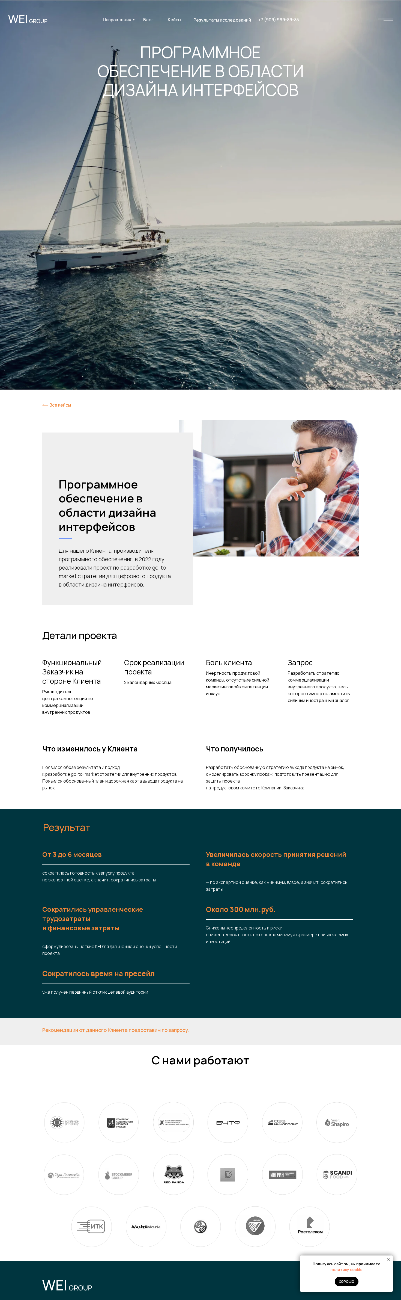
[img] (385, 19)
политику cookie (346, 1269)
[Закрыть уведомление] (388, 1259)
